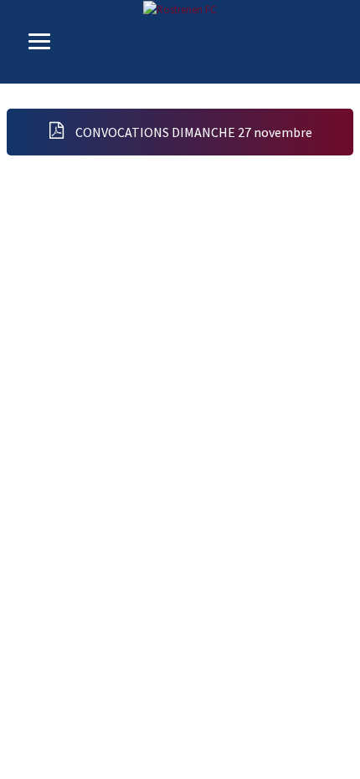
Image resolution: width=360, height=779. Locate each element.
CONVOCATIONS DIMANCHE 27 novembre (192, 132)
